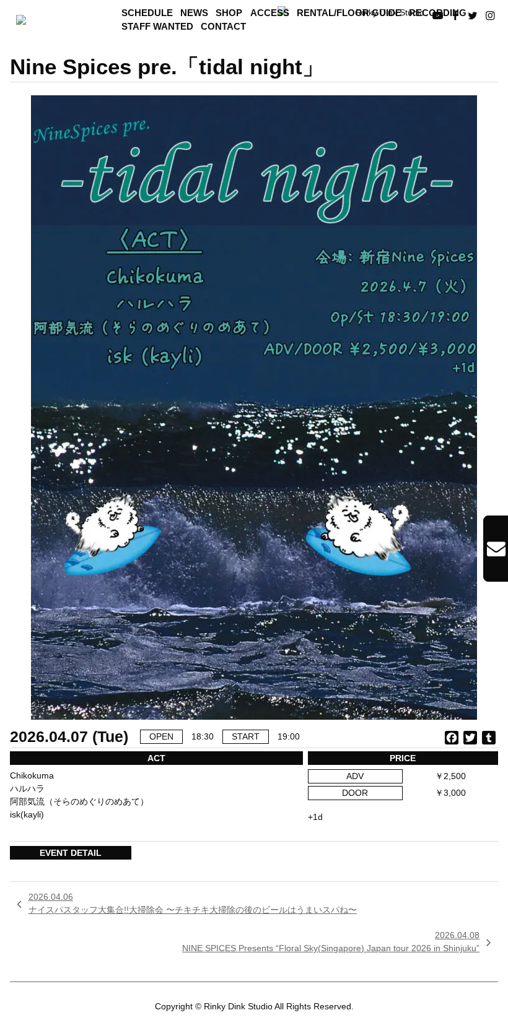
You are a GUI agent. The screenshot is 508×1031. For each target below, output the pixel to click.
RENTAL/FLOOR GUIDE (349, 13)
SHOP (229, 13)
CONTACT (223, 27)
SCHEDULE (147, 13)
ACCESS (269, 13)
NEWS (194, 13)
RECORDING (437, 13)
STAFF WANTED (157, 27)
